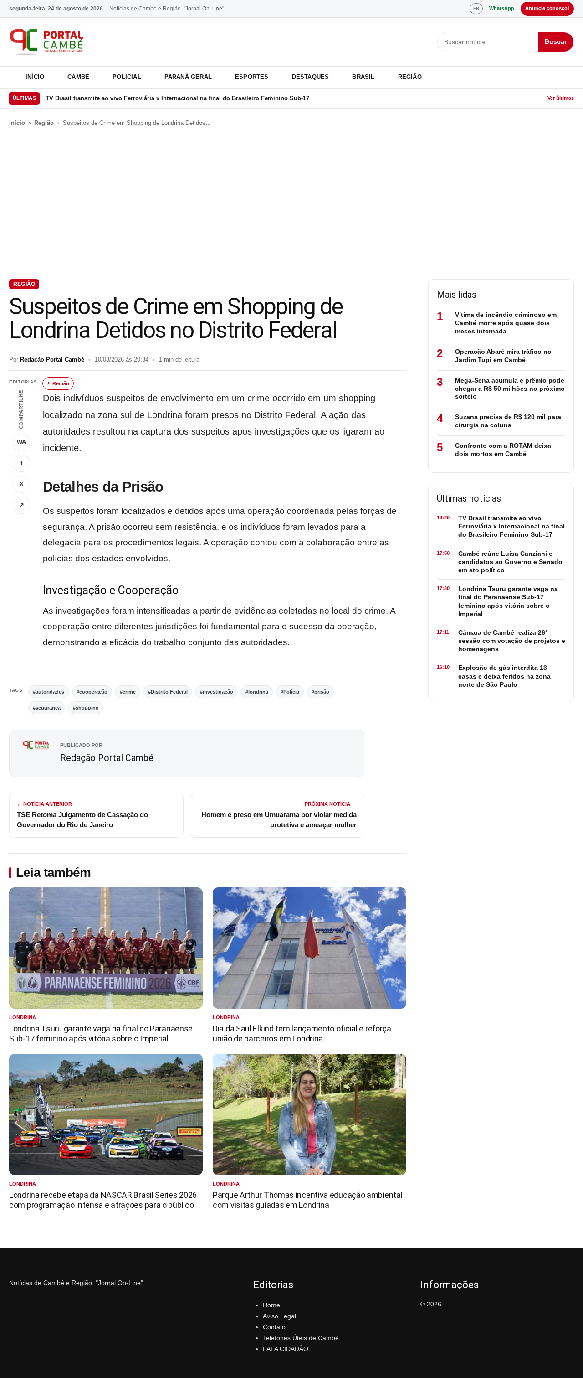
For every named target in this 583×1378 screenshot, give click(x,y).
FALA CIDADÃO (285, 1348)
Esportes (252, 76)
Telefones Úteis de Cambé (301, 1338)
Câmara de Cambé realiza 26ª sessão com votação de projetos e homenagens (511, 641)
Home (271, 1305)
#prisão (320, 691)
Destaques (310, 76)
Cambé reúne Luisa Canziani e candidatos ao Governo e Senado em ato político (158, 98)
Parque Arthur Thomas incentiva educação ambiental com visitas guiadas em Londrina (307, 1200)
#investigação (216, 691)
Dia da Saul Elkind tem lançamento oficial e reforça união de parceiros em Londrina (302, 1033)
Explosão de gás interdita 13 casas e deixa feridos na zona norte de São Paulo (504, 676)
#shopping (86, 707)
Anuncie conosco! (547, 8)
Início (35, 76)
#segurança (47, 707)
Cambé (78, 76)
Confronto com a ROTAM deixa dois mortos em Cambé (503, 449)
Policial (127, 76)
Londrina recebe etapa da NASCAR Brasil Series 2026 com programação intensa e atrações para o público (103, 1200)
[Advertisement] (291, 203)
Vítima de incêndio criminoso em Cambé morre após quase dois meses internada (506, 323)
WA (21, 442)
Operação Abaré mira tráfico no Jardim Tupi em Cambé (503, 355)
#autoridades (48, 691)
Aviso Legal (279, 1316)
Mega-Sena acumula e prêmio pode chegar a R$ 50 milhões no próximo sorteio (510, 388)
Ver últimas (560, 98)
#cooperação (92, 691)
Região (410, 76)
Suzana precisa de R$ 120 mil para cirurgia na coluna (508, 421)
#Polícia (290, 691)
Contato (274, 1327)
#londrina (256, 691)
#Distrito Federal (168, 691)
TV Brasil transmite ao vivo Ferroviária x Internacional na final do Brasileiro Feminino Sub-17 (511, 526)
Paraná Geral (188, 76)
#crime (128, 691)
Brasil (363, 76)
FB (476, 8)
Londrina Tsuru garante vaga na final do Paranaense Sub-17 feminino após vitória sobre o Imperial (101, 1033)
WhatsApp (501, 8)
